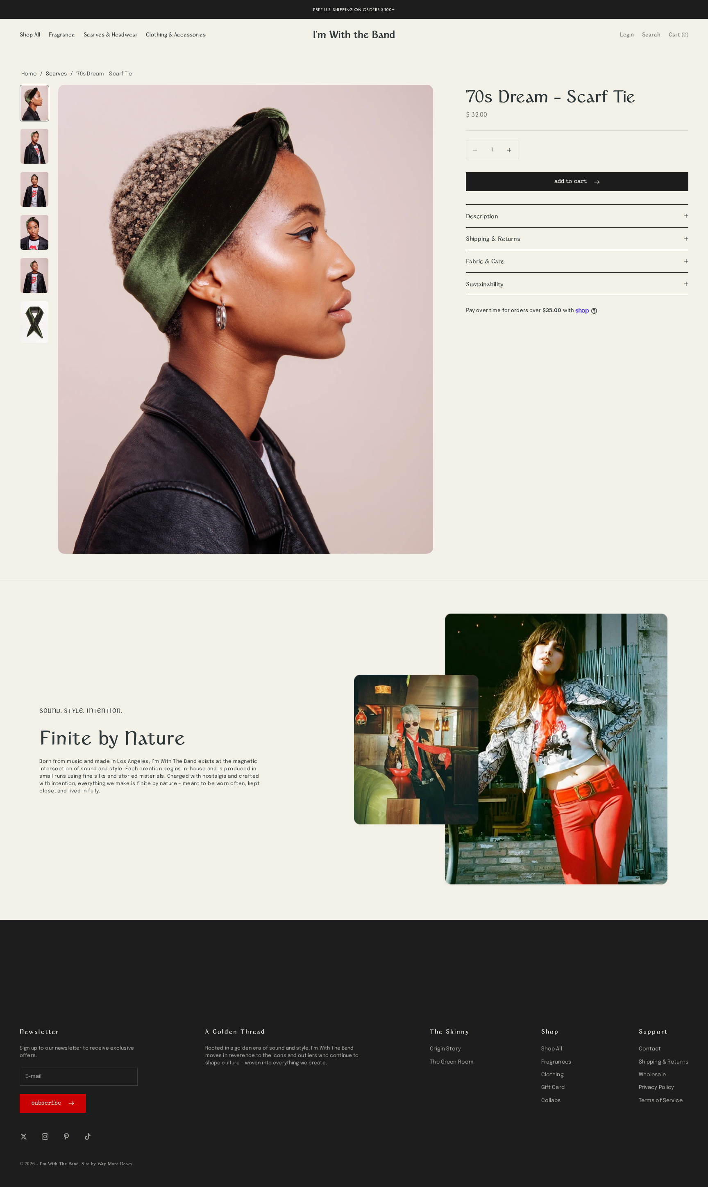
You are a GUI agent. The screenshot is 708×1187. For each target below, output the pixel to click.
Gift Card (553, 1087)
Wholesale (652, 1074)
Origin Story (445, 1049)
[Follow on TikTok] (88, 1136)
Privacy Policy (656, 1087)
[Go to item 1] (34, 103)
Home (29, 74)
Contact (650, 1049)
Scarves (56, 74)
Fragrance (62, 34)
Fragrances (556, 1062)
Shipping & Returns (663, 1062)
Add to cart (570, 182)
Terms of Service (661, 1100)
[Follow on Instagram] (45, 1136)
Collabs (551, 1100)
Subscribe (46, 1103)
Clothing (552, 1074)
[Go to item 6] (34, 322)
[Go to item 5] (34, 275)
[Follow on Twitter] (24, 1136)
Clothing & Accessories (176, 34)
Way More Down (115, 1163)
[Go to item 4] (34, 232)
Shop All (30, 34)
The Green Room (452, 1062)
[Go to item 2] (34, 146)
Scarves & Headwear (111, 34)
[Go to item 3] (34, 189)
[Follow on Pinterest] (66, 1136)
